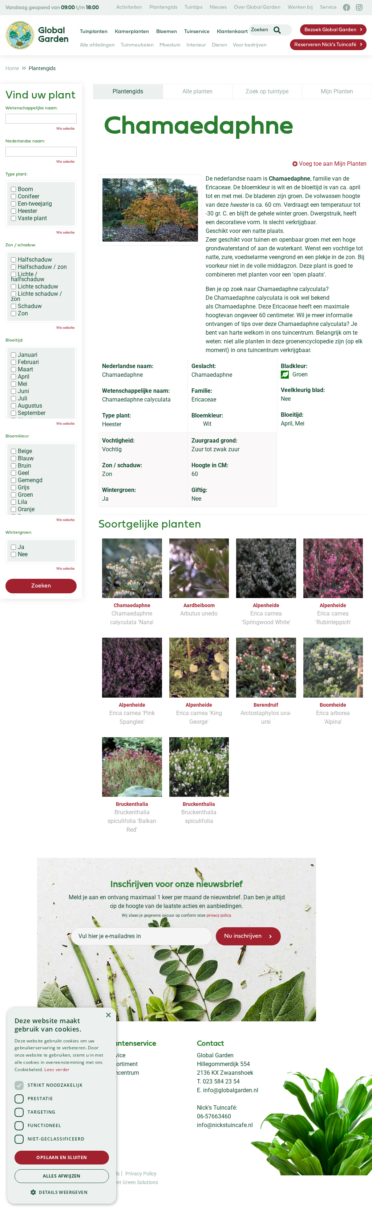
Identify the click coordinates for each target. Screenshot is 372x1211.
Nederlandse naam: (25, 141)
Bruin (24, 465)
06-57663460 (214, 1116)
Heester (27, 211)
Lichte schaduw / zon (36, 296)
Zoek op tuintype (267, 91)
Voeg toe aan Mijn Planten (333, 163)
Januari (27, 355)
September (31, 413)
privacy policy (219, 915)
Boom (25, 189)
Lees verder (56, 1069)
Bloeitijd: (14, 340)
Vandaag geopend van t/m (52, 7)
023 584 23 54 (221, 1081)
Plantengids (128, 91)
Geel (23, 473)
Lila (22, 502)
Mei (22, 384)
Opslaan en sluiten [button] (61, 1157)
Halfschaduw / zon (42, 267)
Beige (25, 451)
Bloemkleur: (17, 436)
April (23, 376)
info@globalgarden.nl (230, 1090)
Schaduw (30, 306)
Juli (22, 398)
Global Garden (215, 1055)
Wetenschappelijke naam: (31, 108)
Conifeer (28, 196)
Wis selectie (65, 128)
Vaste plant (32, 218)
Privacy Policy (141, 1173)
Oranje (26, 509)
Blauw (26, 458)
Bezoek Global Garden (330, 30)
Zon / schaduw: (20, 245)
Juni (23, 391)
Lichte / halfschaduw (27, 277)
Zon (23, 313)
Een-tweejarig (35, 203)
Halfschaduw (35, 259)
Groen (25, 494)
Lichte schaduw (38, 286)
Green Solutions (140, 1182)
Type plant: (16, 174)
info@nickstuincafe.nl (225, 1125)
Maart (25, 369)
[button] (62, 1192)
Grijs (23, 487)
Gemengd (30, 480)
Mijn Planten (337, 91)
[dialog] (61, 1106)
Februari (28, 362)
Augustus (30, 405)
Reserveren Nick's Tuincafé (325, 45)
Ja (21, 547)
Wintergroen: (18, 532)
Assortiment (122, 1064)
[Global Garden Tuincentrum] (20, 35)
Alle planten (197, 91)
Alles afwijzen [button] (62, 1176)
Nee (23, 554)
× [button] (108, 1015)
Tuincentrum (123, 1072)
